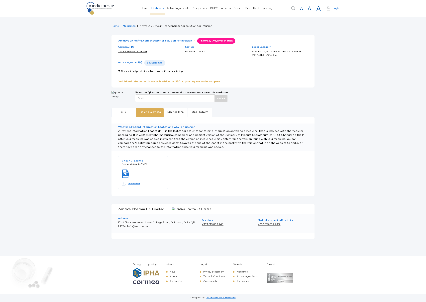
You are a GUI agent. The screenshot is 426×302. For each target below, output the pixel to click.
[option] (154, 63)
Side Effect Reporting (258, 8)
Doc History (200, 112)
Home (144, 8)
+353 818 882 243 (212, 224)
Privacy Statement (213, 272)
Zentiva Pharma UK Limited (132, 52)
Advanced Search (231, 8)
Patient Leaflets (150, 112)
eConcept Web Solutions (221, 297)
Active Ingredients (178, 8)
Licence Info (175, 112)
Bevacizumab (155, 63)
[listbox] (154, 63)
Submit (221, 98)
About (173, 276)
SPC (123, 112)
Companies (200, 8)
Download (134, 183)
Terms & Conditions (214, 276)
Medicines (157, 8)
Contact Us (176, 281)
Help (172, 272)
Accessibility (210, 281)
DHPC (214, 8)
